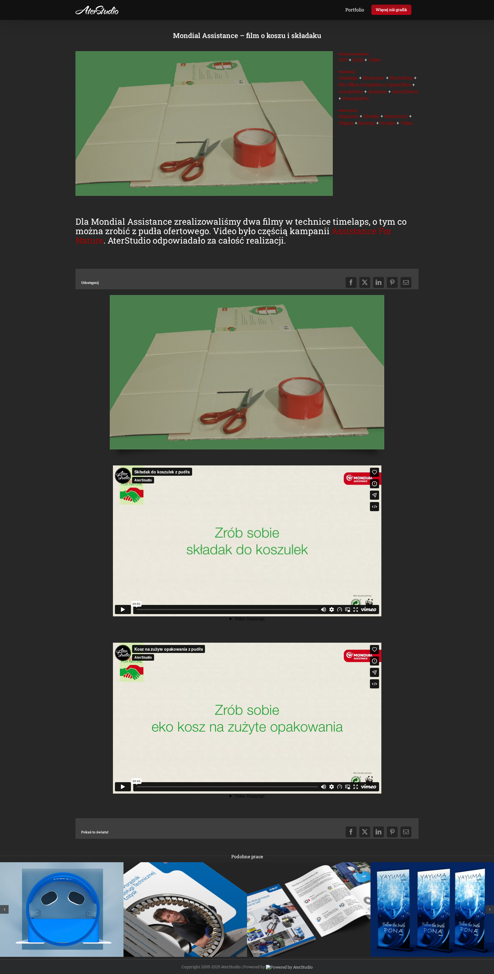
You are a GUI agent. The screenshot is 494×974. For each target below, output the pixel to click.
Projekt (387, 123)
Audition (377, 91)
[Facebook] (351, 282)
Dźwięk (371, 116)
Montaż (366, 123)
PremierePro (355, 98)
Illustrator (374, 78)
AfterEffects (405, 91)
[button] (4, 909)
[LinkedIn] (378, 282)
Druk (357, 60)
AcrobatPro (350, 91)
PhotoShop (401, 78)
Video (374, 60)
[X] (365, 282)
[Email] (406, 282)
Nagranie (348, 116)
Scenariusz (396, 116)
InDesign (348, 78)
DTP (343, 60)
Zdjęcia (346, 123)
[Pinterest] (392, 282)
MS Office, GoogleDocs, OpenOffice (374, 84)
